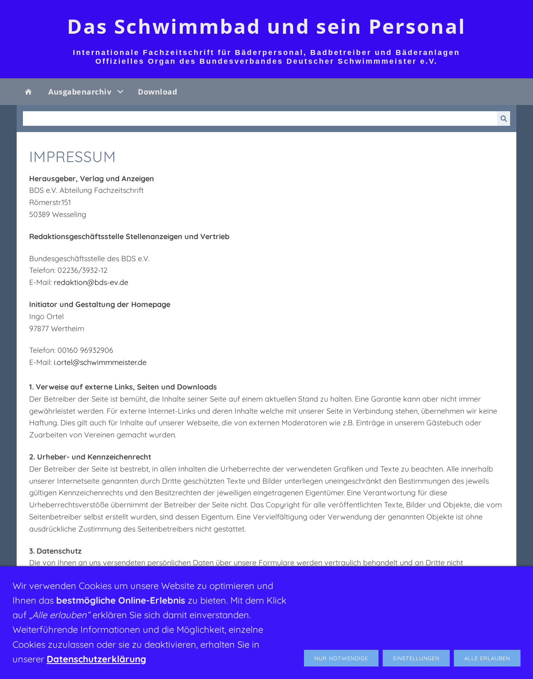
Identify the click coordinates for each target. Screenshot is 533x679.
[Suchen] (503, 118)
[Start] (28, 91)
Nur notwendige (341, 658)
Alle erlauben (487, 658)
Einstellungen (416, 658)
